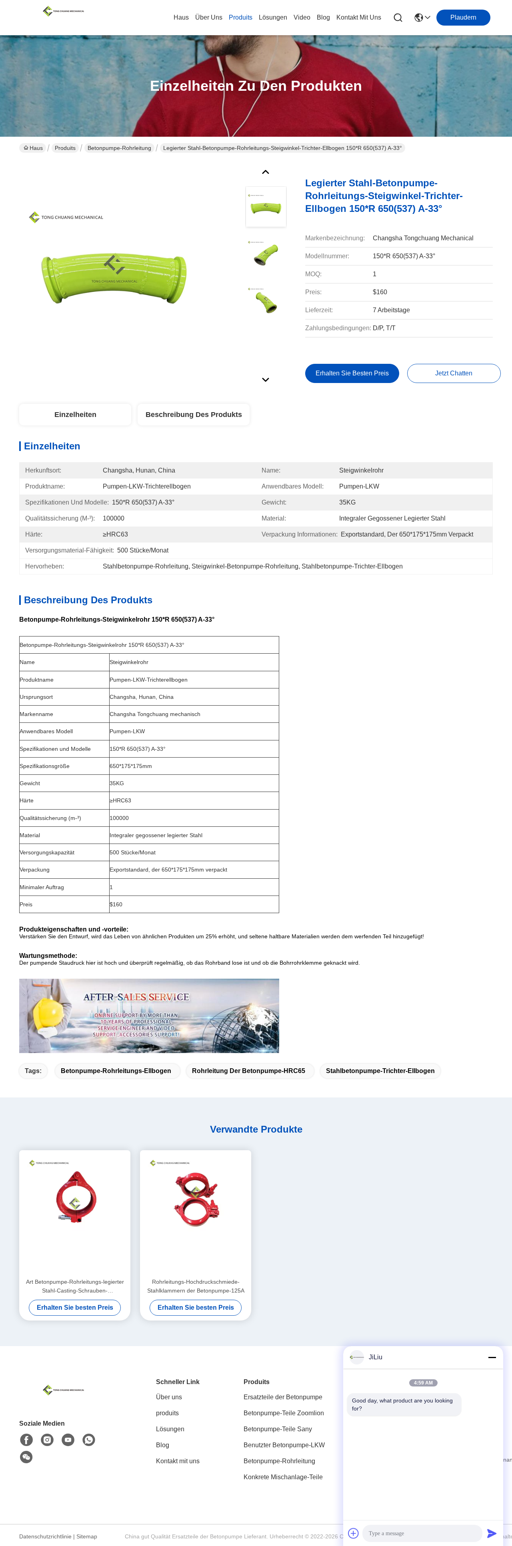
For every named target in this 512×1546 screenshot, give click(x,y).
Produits (65, 148)
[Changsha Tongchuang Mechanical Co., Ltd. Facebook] (26, 1440)
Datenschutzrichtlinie (45, 1536)
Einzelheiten (75, 415)
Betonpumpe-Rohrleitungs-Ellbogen (116, 1070)
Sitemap (86, 1536)
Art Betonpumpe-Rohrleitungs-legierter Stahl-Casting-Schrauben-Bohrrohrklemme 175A (75, 1287)
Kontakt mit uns (178, 1461)
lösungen (273, 17)
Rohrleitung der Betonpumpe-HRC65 (248, 1070)
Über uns (208, 17)
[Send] (492, 1533)
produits (240, 17)
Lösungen (170, 1429)
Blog (162, 1445)
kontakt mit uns (358, 17)
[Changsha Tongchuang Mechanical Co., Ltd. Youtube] (68, 1440)
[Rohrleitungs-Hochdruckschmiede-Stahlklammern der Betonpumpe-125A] (195, 1214)
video (302, 17)
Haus (181, 17)
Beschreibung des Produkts (194, 415)
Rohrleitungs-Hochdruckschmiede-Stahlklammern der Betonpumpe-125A (195, 1286)
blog (323, 17)
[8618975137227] (89, 1440)
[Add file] (353, 1533)
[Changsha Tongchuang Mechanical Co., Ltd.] (63, 18)
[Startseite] (63, 1399)
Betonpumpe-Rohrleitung (119, 148)
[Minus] (492, 1357)
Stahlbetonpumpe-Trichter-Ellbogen (380, 1070)
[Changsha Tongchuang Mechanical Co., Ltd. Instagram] (47, 1440)
